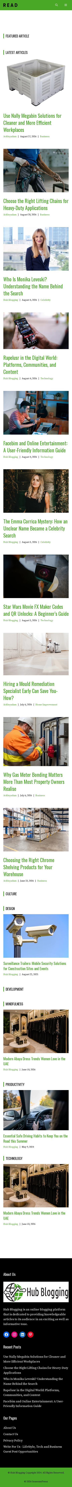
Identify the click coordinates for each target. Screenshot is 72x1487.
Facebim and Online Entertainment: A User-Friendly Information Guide (35, 446)
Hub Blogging (10, 300)
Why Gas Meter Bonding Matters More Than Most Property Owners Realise (33, 781)
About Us (9, 1428)
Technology (47, 378)
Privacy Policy (13, 1440)
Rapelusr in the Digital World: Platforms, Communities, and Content (30, 364)
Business (45, 136)
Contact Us (10, 1434)
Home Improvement (46, 704)
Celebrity (46, 300)
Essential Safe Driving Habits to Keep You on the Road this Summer (35, 1138)
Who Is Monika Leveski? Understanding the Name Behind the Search (33, 286)
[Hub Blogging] (10, 5)
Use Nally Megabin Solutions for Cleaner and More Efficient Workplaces (32, 122)
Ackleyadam (9, 136)
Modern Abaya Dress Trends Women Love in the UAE (34, 1061)
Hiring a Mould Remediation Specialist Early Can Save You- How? (30, 690)
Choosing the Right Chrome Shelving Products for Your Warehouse (28, 867)
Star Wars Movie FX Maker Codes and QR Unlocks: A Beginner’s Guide (36, 610)
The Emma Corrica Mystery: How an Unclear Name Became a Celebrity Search (35, 528)
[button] (56, 5)
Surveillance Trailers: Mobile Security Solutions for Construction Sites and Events (34, 966)
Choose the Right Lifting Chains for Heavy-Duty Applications (35, 204)
